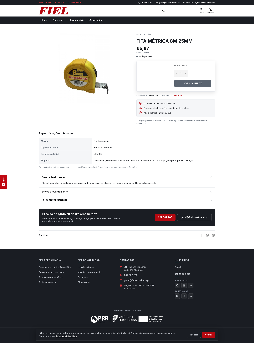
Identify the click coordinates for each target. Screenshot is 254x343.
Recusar (194, 335)
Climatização (84, 282)
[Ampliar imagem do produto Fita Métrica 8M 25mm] (84, 68)
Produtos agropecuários (50, 277)
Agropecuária (77, 20)
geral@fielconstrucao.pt (194, 217)
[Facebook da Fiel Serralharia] (177, 285)
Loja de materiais (86, 267)
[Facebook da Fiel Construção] (177, 296)
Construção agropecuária (51, 272)
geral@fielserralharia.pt (136, 280)
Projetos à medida (47, 282)
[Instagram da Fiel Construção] (184, 296)
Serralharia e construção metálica (55, 267)
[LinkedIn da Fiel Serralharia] (190, 285)
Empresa (57, 20)
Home (44, 20)
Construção (95, 20)
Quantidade (180, 65)
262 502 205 (165, 217)
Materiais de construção (89, 272)
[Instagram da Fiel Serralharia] (184, 285)
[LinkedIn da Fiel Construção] (190, 296)
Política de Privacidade (66, 336)
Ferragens (83, 277)
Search (178, 267)
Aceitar (208, 335)
